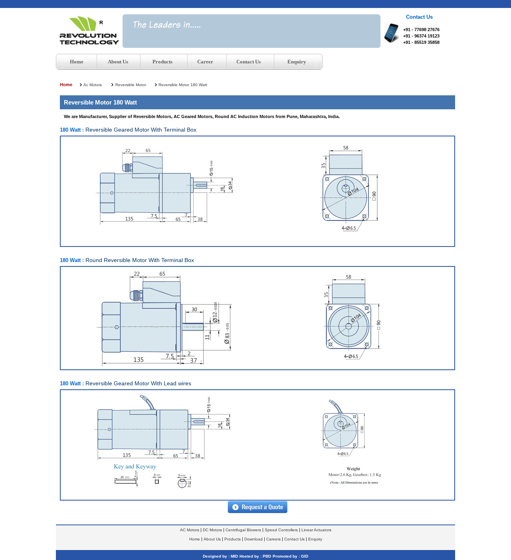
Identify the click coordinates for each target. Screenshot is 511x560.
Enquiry (315, 539)
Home (66, 84)
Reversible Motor (130, 85)
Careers (273, 539)
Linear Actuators (316, 530)
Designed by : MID (220, 556)
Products (232, 539)
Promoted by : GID (290, 556)
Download (253, 539)
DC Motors (212, 530)
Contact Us (294, 539)
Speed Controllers (281, 530)
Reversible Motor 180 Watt (182, 85)
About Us (212, 539)
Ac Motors (92, 85)
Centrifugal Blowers (243, 530)
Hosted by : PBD (255, 556)
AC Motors (189, 530)
